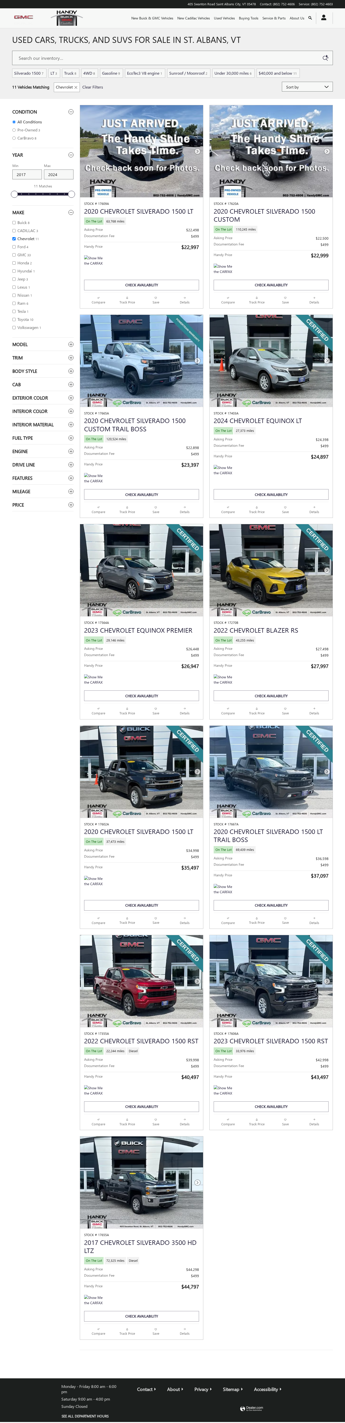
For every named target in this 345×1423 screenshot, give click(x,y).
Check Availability (141, 285)
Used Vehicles (224, 18)
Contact (145, 1389)
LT (54, 73)
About (173, 1389)
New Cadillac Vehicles (193, 18)
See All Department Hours (85, 1416)
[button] (141, 221)
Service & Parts (274, 18)
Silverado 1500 (28, 73)
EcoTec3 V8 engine (144, 73)
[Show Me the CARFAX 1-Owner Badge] (223, 471)
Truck (70, 73)
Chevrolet (64, 87)
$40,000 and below (278, 73)
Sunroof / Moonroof (188, 73)
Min (15, 165)
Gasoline (111, 73)
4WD (89, 73)
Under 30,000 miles (233, 73)
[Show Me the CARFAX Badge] (93, 261)
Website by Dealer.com (251, 1409)
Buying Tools (248, 18)
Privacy (201, 1389)
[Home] (27, 18)
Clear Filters (92, 87)
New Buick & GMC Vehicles (152, 18)
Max (47, 165)
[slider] (14, 194)
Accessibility (266, 1389)
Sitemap (231, 1389)
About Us (297, 18)
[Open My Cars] (322, 18)
